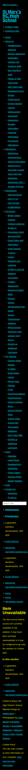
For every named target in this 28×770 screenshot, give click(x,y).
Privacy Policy (9, 734)
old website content (14, 601)
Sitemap (18, 730)
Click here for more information (12, 761)
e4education (8, 713)
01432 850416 (12, 541)
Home (8, 593)
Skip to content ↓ (10, 4)
